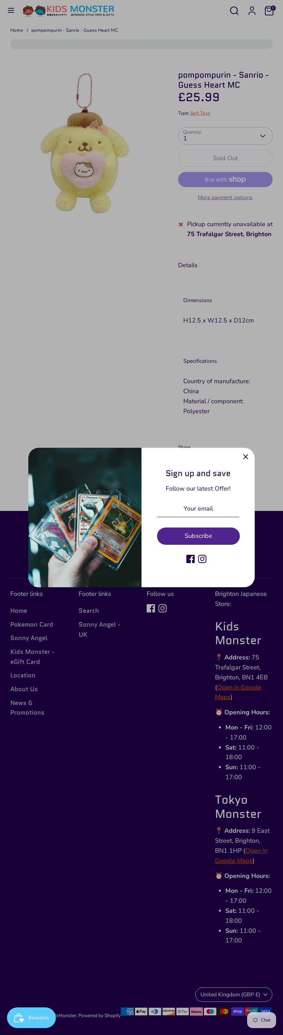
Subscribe (198, 536)
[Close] (245, 456)
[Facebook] (190, 559)
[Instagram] (202, 559)
